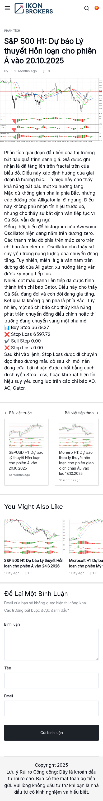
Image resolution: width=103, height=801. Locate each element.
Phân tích (12, 30)
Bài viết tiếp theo (79, 413)
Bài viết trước (20, 413)
